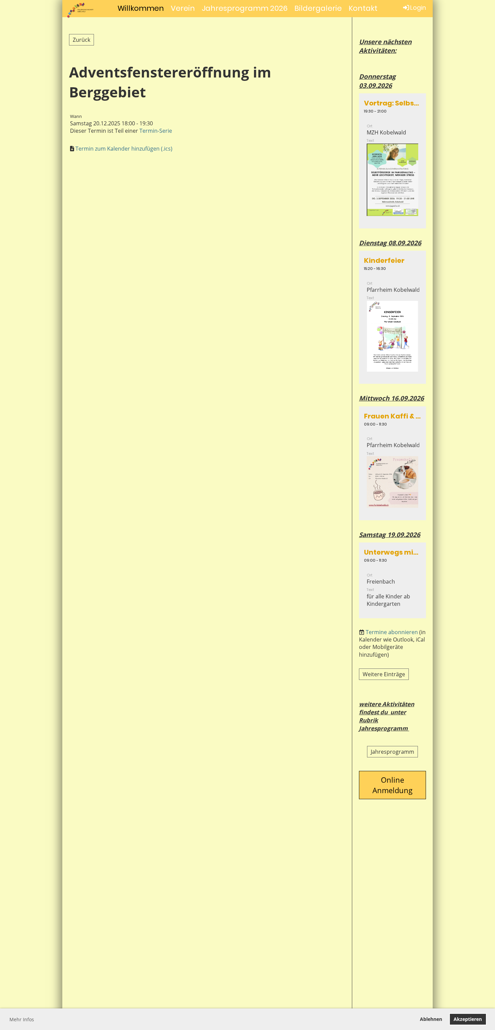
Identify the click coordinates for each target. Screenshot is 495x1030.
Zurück (81, 39)
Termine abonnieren (392, 632)
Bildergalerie (318, 8)
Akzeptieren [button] (468, 1019)
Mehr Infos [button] (21, 1019)
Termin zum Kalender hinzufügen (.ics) (123, 148)
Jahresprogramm (392, 751)
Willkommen (141, 8)
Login (418, 7)
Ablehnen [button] (431, 1019)
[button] (392, 160)
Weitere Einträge (384, 674)
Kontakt (363, 8)
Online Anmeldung (392, 785)
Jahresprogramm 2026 (245, 8)
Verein (183, 8)
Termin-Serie (155, 130)
